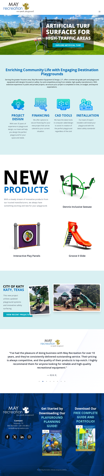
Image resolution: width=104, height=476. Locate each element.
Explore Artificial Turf (68, 45)
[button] (101, 35)
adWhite (64, 470)
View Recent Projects (17, 314)
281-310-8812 (24, 426)
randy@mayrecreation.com (18, 428)
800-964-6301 (12, 426)
